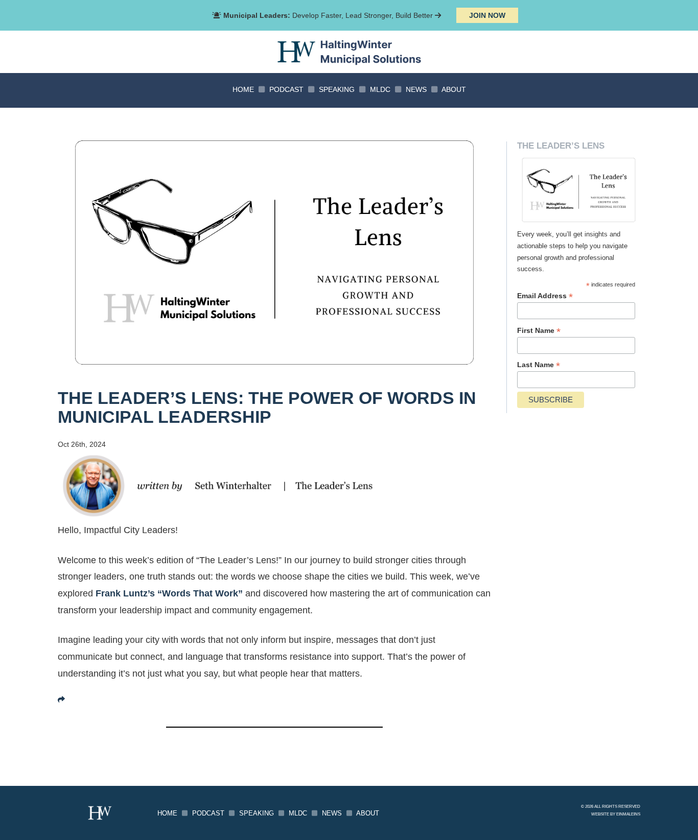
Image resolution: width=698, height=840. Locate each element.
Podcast (286, 89)
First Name (539, 330)
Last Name (538, 365)
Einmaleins (628, 814)
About (453, 89)
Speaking (337, 89)
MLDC (380, 89)
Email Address (545, 296)
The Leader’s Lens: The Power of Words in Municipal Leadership (267, 407)
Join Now (487, 15)
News (416, 89)
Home (243, 89)
